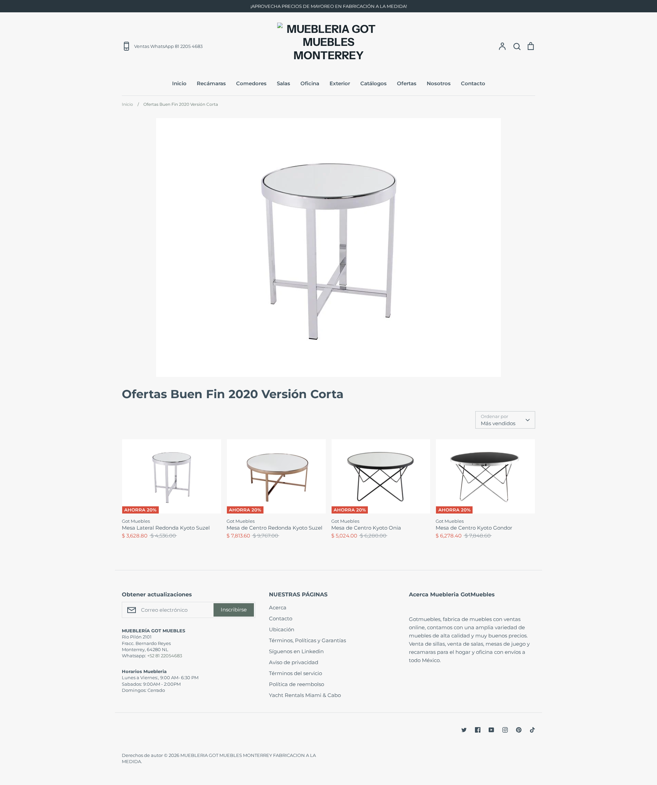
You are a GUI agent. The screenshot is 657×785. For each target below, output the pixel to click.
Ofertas (406, 83)
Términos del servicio (295, 673)
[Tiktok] (532, 730)
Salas (283, 83)
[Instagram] (505, 730)
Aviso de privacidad (293, 662)
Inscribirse (234, 609)
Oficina (309, 83)
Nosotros (439, 83)
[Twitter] (464, 730)
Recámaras (211, 83)
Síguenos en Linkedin (296, 651)
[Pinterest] (519, 730)
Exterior (340, 83)
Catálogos (373, 83)
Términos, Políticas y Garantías (307, 640)
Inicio (179, 83)
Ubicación (281, 629)
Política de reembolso (296, 684)
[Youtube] (491, 730)
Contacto (473, 83)
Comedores (251, 83)
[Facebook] (478, 730)
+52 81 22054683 (164, 655)
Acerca (277, 607)
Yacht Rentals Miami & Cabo (305, 695)
